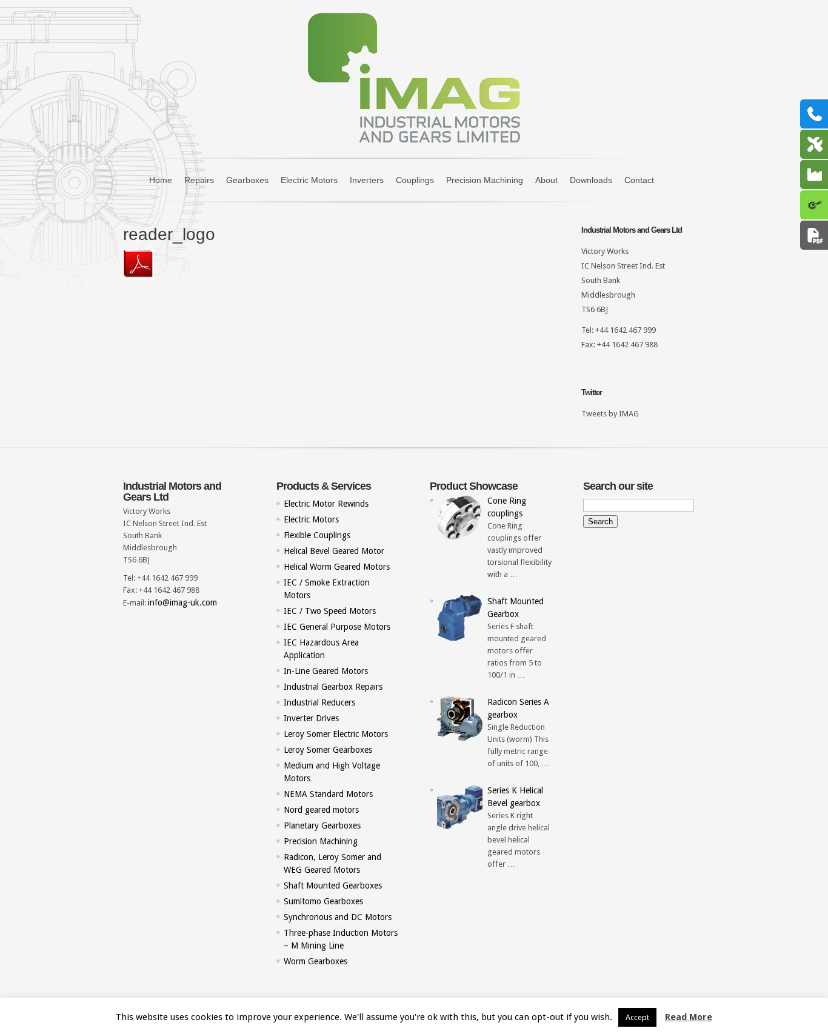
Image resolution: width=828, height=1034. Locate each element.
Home (160, 180)
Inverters (367, 180)
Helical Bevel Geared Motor (334, 551)
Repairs (199, 180)
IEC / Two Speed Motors (330, 611)
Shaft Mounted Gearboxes (333, 885)
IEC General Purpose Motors (337, 627)
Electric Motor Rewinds (326, 504)
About (546, 180)
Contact (639, 180)
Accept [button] (637, 1017)
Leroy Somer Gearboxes (328, 750)
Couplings (415, 180)
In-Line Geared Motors (326, 671)
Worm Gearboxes (315, 961)
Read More (688, 1017)
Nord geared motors (321, 810)
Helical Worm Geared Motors (337, 567)
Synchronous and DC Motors (338, 917)
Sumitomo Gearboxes (323, 901)
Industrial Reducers (319, 702)
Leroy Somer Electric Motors (336, 734)
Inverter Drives (311, 718)
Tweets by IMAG (610, 413)
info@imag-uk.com (182, 602)
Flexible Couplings (317, 535)
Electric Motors (309, 180)
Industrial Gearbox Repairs (333, 687)
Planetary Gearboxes (322, 825)
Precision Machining (484, 180)
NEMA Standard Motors (328, 794)
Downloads (591, 180)
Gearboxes (247, 180)
